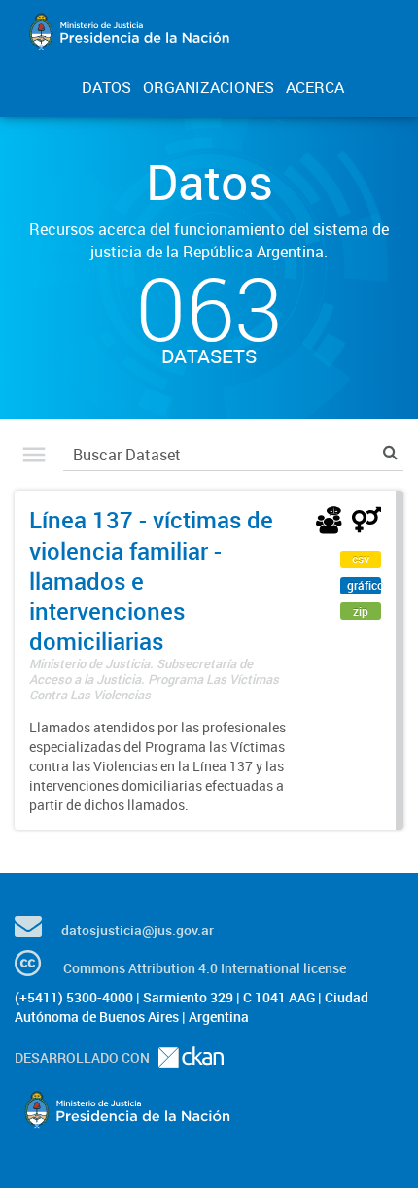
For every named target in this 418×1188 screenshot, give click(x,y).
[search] (390, 452)
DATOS (106, 87)
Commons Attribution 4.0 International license (204, 968)
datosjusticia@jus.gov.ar (137, 930)
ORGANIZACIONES (208, 87)
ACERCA (315, 87)
